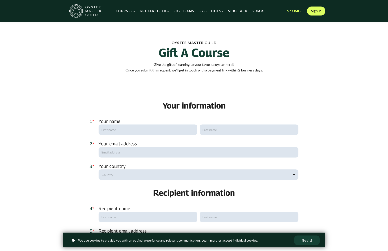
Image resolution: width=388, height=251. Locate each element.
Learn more (209, 240)
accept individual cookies (240, 240)
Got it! (307, 240)
